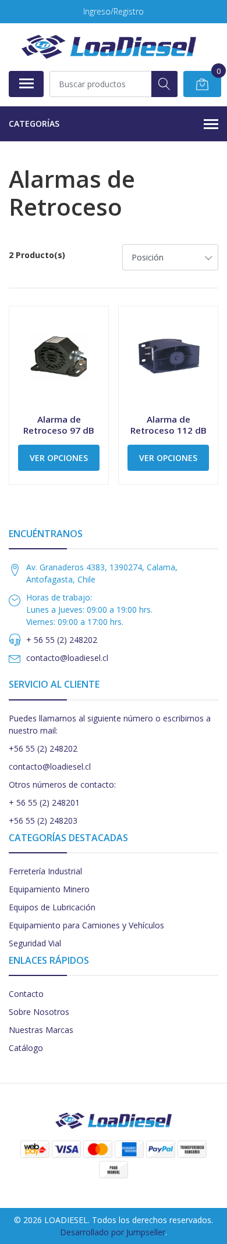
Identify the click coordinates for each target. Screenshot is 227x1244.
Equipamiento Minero (49, 889)
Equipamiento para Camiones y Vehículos (86, 925)
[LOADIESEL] (109, 47)
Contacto (26, 993)
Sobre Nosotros (39, 1011)
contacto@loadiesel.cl (67, 657)
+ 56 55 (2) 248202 (61, 639)
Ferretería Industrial (45, 871)
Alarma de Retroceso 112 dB (168, 424)
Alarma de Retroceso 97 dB (58, 424)
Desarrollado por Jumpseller (112, 1232)
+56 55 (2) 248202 (43, 748)
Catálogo (26, 1047)
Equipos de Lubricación (52, 907)
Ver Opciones (59, 457)
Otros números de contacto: (62, 784)
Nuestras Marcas (41, 1029)
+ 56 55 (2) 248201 (44, 802)
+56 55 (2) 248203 (43, 820)
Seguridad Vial (35, 943)
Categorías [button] (34, 123)
